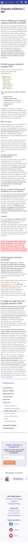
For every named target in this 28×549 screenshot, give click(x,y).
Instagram (16, 530)
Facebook (16, 524)
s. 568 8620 (14, 501)
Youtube (16, 535)
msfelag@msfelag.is (14, 504)
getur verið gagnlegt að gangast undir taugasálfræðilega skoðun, (13, 282)
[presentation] (2, 479)
